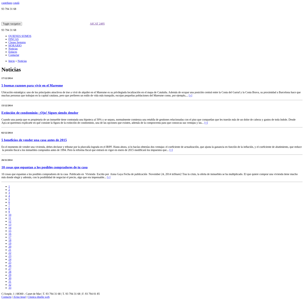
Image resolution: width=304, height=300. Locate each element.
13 (9, 224)
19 (9, 243)
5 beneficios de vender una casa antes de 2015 (34, 140)
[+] (190, 95)
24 (9, 259)
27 (9, 268)
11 (9, 218)
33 (9, 287)
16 (9, 233)
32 (9, 284)
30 (9, 278)
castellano (6, 2)
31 (9, 281)
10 (9, 214)
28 (9, 271)
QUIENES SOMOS (19, 35)
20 (9, 246)
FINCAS (13, 39)
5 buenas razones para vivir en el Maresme (32, 85)
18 (9, 240)
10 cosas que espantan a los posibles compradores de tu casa (44, 167)
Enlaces (12, 51)
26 (9, 265)
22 (9, 252)
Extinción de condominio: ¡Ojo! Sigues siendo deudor (39, 113)
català (16, 2)
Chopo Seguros (17, 42)
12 (9, 221)
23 (9, 256)
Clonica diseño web (39, 296)
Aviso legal (19, 296)
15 (9, 230)
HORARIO (15, 45)
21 (9, 249)
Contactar (13, 54)
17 (9, 237)
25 (9, 262)
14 (9, 227)
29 (9, 275)
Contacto (6, 296)
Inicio (11, 60)
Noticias (13, 48)
